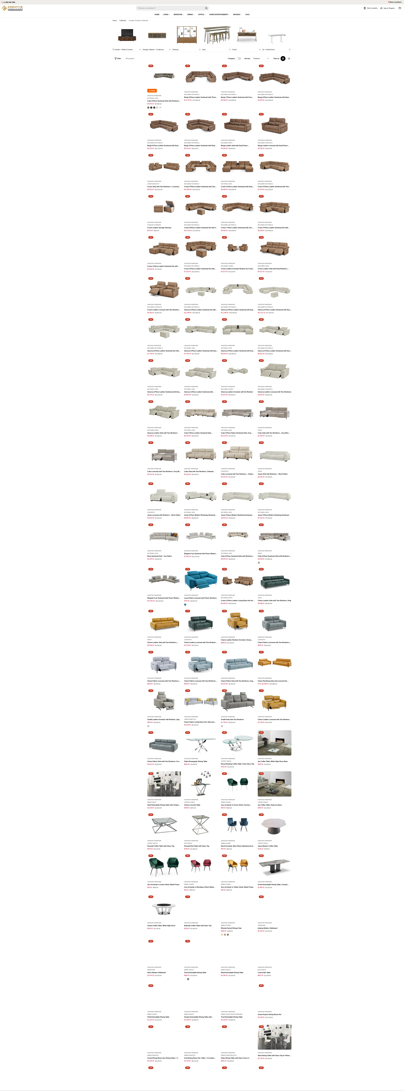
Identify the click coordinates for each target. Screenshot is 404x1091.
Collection (122, 20)
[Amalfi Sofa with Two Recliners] (238, 701)
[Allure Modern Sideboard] (164, 951)
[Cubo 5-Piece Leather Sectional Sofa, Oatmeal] (201, 412)
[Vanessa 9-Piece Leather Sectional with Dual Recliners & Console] (238, 288)
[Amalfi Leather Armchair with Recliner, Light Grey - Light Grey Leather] (148, 726)
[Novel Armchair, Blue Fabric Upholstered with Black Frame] (238, 825)
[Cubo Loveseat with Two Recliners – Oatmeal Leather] (238, 453)
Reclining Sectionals (191, 94)
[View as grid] (283, 58)
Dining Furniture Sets (229, 1055)
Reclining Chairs (227, 266)
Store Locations (395, 2)
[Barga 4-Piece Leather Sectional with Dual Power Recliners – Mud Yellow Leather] (201, 124)
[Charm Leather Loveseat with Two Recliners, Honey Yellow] (274, 701)
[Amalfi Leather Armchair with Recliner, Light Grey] (164, 701)
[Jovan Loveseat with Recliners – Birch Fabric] (164, 494)
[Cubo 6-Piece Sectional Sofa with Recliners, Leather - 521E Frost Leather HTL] (157, 108)
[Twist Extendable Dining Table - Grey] (188, 979)
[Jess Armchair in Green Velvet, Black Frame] (164, 866)
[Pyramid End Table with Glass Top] (201, 825)
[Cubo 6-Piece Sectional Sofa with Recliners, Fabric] (274, 535)
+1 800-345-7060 (9, 2)
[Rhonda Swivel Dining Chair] (238, 907)
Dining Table (151, 802)
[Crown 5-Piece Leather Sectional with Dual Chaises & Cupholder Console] (238, 165)
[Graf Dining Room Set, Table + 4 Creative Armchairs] (201, 1037)
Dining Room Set (153, 1055)
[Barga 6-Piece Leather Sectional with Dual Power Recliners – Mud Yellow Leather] (274, 76)
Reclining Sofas (226, 143)
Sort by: (247, 58)
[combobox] (172, 8)
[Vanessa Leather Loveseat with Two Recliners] (274, 370)
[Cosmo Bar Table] (274, 951)
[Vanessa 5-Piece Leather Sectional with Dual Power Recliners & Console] (274, 329)
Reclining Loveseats (265, 143)
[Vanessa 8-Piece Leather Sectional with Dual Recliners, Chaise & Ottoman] (274, 288)
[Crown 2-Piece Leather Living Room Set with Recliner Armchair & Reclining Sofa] (238, 579)
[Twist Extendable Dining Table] (201, 951)
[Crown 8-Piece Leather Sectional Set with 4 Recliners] (201, 206)
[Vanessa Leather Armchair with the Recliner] (238, 370)
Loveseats (224, 471)
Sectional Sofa (152, 98)
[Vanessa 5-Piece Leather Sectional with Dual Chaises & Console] (238, 329)
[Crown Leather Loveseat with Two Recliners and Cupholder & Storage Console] (164, 288)
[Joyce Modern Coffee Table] (274, 825)
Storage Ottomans (154, 225)
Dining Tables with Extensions (232, 1014)
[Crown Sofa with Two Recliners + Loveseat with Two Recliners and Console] (164, 165)
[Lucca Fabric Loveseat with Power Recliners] (201, 579)
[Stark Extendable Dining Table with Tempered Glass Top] (164, 784)
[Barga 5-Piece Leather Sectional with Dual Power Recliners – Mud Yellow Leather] (164, 124)
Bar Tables (262, 970)
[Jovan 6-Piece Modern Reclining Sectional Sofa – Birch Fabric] (201, 494)
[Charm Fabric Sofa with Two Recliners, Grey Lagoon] (164, 743)
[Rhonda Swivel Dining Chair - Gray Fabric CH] (225, 935)
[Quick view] (177, 68)
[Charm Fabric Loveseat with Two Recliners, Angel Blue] (201, 662)
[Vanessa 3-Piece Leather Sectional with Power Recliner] (201, 370)
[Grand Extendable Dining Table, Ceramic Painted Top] (274, 866)
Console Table (189, 802)
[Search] (206, 8)
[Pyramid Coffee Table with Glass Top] (164, 825)
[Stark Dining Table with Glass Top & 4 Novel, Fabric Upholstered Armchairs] (274, 1037)
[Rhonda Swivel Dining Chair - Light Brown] (228, 935)
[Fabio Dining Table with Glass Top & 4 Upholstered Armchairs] (238, 1037)
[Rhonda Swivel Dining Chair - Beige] (222, 935)
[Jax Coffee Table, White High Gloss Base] (274, 743)
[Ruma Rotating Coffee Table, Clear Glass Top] (238, 743)
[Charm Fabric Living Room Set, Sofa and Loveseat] (201, 701)
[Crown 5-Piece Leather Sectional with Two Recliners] (274, 165)
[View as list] (288, 58)
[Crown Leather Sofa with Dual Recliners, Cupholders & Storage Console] (274, 247)
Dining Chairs (226, 802)
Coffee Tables (226, 761)
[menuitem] (157, 14)
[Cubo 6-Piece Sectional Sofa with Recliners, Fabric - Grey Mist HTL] (259, 563)
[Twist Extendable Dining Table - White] (185, 979)
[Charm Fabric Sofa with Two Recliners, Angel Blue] (238, 662)
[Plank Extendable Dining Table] (238, 951)
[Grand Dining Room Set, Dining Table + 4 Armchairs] (164, 1037)
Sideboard (261, 925)
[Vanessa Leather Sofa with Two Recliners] (164, 412)
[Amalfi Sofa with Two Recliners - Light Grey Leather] (222, 726)
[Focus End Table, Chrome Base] (238, 1078)
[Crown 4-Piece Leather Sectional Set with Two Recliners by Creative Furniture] (274, 206)
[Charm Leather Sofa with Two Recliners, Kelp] (274, 579)
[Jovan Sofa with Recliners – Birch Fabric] (274, 453)
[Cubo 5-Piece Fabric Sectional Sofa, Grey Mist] (238, 412)
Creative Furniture (154, 95)
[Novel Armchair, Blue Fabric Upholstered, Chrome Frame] (164, 1078)
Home (115, 20)
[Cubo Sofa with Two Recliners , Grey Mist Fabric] (274, 412)
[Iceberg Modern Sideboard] (274, 907)
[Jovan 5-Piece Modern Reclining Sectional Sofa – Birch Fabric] (274, 494)
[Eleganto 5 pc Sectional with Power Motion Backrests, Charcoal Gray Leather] (164, 579)
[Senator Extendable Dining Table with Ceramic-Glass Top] (201, 996)
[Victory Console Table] (201, 784)
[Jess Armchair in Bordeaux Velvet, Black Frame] (201, 866)
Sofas (260, 430)
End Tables (188, 843)
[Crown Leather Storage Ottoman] (164, 206)
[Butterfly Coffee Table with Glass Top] (201, 907)
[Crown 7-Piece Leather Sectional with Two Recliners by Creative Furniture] (238, 206)
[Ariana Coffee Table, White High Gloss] (164, 907)
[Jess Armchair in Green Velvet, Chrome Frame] (238, 784)
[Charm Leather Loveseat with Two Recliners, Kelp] (201, 621)
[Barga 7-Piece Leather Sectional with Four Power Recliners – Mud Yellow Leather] (238, 76)
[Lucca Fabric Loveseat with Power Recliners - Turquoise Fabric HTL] (185, 605)
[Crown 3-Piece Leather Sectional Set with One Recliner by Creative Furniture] (164, 247)
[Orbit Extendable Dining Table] (164, 996)
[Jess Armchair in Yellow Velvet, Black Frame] (238, 866)
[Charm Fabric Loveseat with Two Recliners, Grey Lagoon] (274, 621)
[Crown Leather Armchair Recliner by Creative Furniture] (238, 247)
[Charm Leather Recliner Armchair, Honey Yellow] (238, 621)
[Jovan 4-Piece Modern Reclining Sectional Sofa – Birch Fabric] (238, 494)
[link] (127, 37)
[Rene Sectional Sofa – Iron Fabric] (164, 535)
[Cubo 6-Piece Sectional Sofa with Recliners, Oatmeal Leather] (238, 535)
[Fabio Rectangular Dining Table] (201, 743)
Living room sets (153, 184)
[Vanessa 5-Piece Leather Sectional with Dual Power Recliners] (201, 329)
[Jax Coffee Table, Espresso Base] (274, 784)
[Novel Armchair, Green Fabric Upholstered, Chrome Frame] (201, 1078)
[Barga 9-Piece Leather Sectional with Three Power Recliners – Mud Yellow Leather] (201, 76)
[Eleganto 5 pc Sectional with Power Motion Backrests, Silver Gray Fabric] (201, 535)
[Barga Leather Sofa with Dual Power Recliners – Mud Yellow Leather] (238, 124)
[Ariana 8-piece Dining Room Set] (274, 996)
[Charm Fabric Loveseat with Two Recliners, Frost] (164, 662)
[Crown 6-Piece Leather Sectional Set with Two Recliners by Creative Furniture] (201, 247)
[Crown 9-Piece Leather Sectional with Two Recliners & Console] (201, 165)
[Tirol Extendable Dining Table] (238, 996)
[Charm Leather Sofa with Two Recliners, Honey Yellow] (164, 621)
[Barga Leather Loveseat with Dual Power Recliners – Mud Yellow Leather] (274, 124)
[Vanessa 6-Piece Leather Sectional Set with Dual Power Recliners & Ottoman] (164, 329)
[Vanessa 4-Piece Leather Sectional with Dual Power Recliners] (164, 370)
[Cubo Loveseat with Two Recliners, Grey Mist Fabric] (164, 453)
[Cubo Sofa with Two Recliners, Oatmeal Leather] (201, 453)
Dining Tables (189, 970)
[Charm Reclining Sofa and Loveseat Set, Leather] (274, 662)
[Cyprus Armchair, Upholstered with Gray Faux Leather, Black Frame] (274, 1078)
